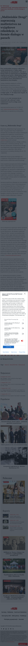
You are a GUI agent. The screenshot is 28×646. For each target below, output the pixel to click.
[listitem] (14, 320)
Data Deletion (6, 352)
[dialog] (14, 323)
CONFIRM (8, 346)
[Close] (25, 294)
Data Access (14, 352)
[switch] (22, 323)
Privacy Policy (22, 352)
